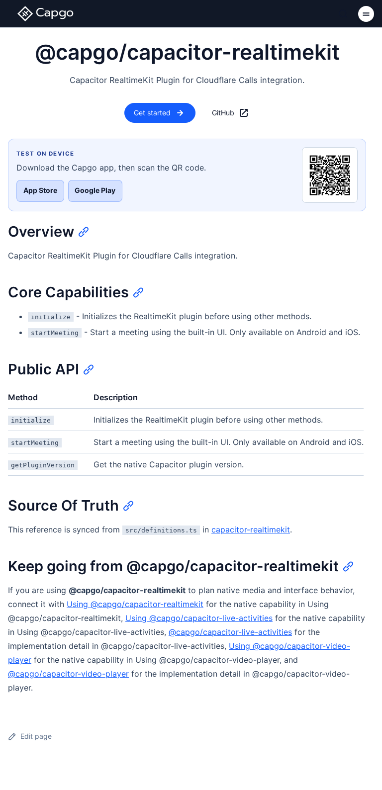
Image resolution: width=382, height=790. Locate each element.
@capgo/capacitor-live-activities (230, 632)
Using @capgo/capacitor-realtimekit (135, 604)
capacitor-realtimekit (250, 529)
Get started (152, 112)
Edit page (36, 736)
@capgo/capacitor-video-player (68, 674)
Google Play (95, 190)
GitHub (223, 112)
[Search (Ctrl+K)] (343, 14)
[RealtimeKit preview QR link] (330, 175)
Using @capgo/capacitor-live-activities (199, 618)
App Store (40, 190)
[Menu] (366, 14)
